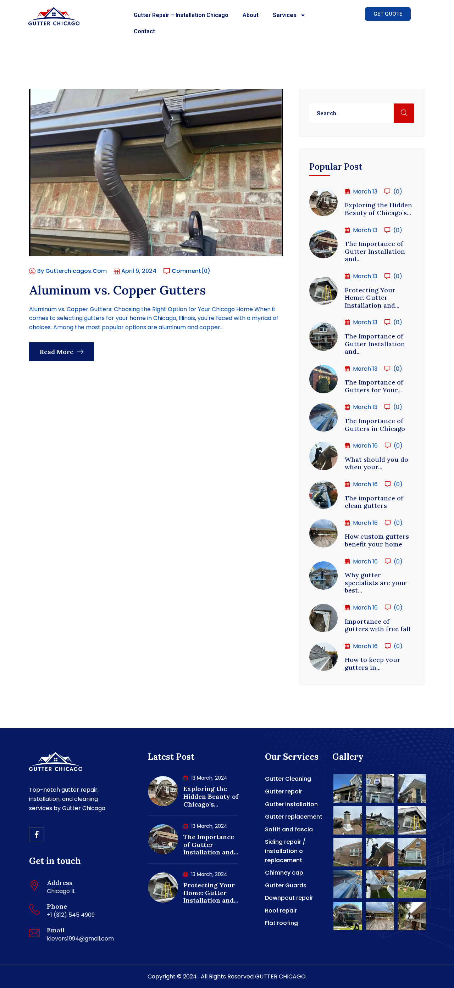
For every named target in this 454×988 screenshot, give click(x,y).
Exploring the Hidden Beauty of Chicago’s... (378, 209)
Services (285, 15)
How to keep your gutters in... (372, 664)
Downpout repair (289, 898)
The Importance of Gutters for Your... (374, 386)
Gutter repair (283, 791)
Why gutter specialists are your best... (376, 582)
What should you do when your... (376, 463)
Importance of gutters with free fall (378, 625)
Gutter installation (291, 804)
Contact (144, 31)
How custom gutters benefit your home (377, 540)
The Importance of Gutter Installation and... (375, 251)
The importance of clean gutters (374, 502)
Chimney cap (284, 873)
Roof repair (281, 910)
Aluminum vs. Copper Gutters (117, 290)
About (251, 15)
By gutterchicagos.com (72, 271)
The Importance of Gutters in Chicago (375, 425)
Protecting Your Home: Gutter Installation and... (372, 297)
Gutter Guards (285, 885)
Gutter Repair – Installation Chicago (181, 15)
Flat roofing (281, 923)
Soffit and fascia (289, 829)
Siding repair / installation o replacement (285, 851)
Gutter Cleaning (288, 779)
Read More (57, 352)
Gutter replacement (293, 817)
